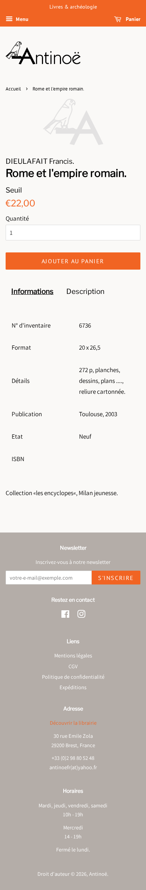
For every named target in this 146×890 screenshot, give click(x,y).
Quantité (17, 218)
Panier (132, 19)
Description (85, 291)
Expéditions (73, 687)
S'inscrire (116, 577)
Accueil (13, 89)
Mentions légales (73, 655)
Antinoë (98, 873)
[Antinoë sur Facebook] (65, 615)
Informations (32, 291)
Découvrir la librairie (73, 722)
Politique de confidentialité (73, 676)
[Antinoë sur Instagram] (81, 615)
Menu (21, 19)
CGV (73, 666)
